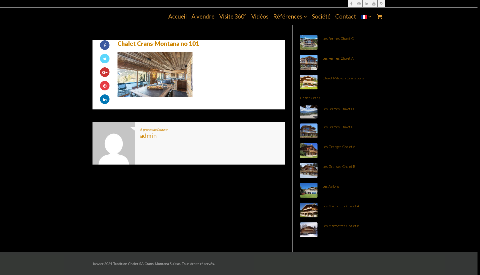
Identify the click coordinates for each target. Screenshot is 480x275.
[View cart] (379, 16)
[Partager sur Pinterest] (105, 85)
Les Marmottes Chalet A (340, 206)
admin (148, 135)
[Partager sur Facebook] (105, 45)
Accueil (177, 16)
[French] (366, 16)
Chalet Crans (310, 98)
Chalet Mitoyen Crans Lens (343, 78)
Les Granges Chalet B (338, 166)
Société (321, 16)
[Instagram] (381, 3)
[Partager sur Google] (105, 72)
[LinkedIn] (366, 3)
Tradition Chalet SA (116, 16)
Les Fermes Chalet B (338, 127)
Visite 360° (232, 16)
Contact (345, 16)
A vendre (203, 16)
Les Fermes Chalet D (338, 109)
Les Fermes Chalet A (338, 58)
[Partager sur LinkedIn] (105, 99)
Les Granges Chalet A (338, 147)
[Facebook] (351, 3)
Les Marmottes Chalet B (340, 226)
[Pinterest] (358, 3)
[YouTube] (374, 3)
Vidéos (259, 16)
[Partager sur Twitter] (105, 58)
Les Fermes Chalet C (338, 38)
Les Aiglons (331, 186)
